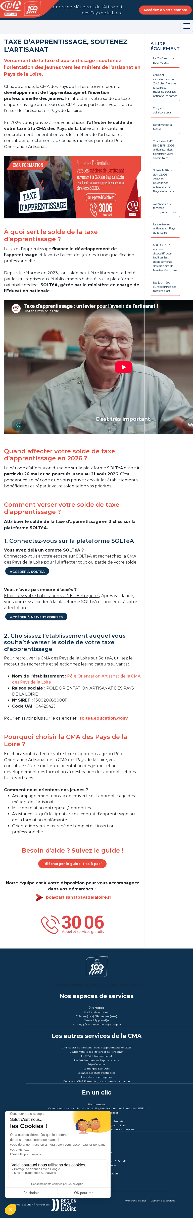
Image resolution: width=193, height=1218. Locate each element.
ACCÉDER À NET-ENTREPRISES (36, 617)
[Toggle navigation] (186, 27)
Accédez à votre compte (165, 10)
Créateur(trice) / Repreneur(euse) (96, 1016)
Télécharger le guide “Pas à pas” (72, 864)
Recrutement (96, 1104)
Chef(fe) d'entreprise (96, 1012)
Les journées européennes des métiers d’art (164, 287)
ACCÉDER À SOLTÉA (27, 572)
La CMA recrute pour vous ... (163, 60)
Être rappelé (97, 1007)
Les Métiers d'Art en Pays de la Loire (96, 1060)
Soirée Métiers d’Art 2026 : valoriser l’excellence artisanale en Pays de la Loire (163, 181)
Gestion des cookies (163, 1200)
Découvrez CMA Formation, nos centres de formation (96, 1081)
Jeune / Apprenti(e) (96, 1020)
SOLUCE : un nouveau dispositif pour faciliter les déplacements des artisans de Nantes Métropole (165, 257)
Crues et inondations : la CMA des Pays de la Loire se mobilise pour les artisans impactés (165, 85)
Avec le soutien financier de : (32, 1204)
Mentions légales (135, 1200)
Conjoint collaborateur (162, 110)
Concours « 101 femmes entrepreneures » (164, 208)
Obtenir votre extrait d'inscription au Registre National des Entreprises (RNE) (96, 1108)
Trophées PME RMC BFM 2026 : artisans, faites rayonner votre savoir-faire (164, 150)
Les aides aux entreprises (96, 1077)
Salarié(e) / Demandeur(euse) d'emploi (96, 1024)
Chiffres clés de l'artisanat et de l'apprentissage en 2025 (96, 1047)
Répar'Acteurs (96, 1064)
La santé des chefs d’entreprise (97, 1072)
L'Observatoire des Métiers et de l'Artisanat (96, 1051)
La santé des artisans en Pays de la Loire (164, 229)
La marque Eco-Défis (96, 1068)
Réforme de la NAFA (162, 127)
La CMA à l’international (96, 1056)
